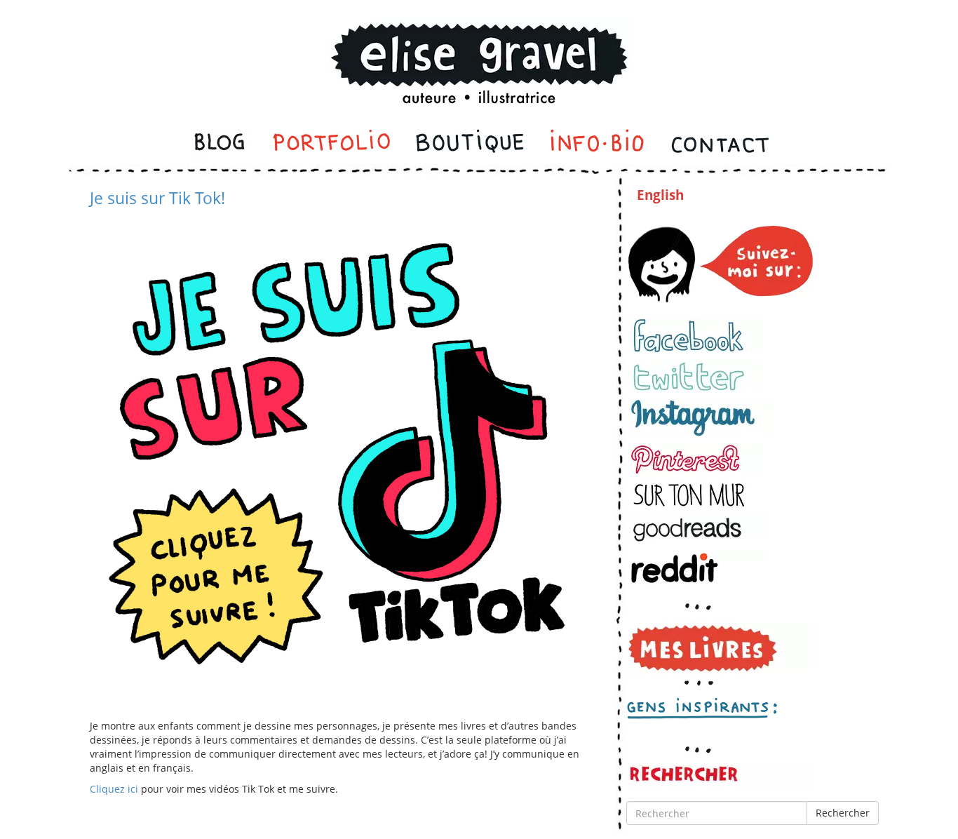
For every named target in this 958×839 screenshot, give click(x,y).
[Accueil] (479, 44)
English (660, 195)
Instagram (701, 418)
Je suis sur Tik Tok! (157, 198)
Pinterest (696, 459)
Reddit (698, 568)
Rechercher (843, 812)
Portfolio (331, 144)
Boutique (470, 144)
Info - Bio (597, 144)
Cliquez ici (114, 789)
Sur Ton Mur (696, 495)
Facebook (696, 335)
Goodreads (698, 529)
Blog (221, 144)
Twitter (696, 376)
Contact (719, 144)
